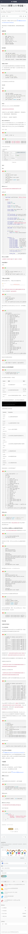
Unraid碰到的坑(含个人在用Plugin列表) (12, 900)
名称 (2, 861)
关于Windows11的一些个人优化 (11, 892)
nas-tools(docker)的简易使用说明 (11, 888)
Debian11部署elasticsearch (18, 772)
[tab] (5, 882)
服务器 (9, 12)
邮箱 (2, 866)
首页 (4, 16)
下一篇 (24, 837)
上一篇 (3, 837)
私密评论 (22, 858)
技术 (3, 923)
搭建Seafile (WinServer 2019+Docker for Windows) (14, 752)
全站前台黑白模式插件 (9, 896)
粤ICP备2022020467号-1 (15, 932)
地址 (2, 871)
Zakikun (3, 11)
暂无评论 (24, 11)
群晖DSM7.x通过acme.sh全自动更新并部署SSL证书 (15, 884)
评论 (2, 847)
